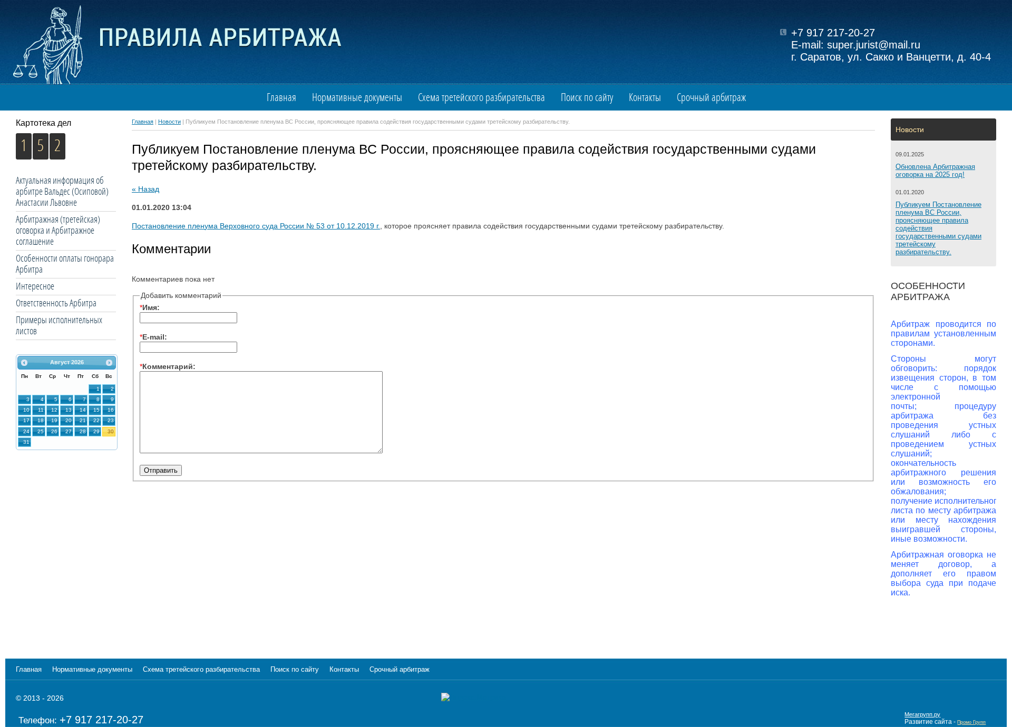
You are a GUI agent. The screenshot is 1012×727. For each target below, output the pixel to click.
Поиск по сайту (587, 98)
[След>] (109, 362)
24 (26, 431)
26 (54, 431)
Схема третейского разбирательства (481, 98)
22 (96, 420)
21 (83, 420)
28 (83, 431)
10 (26, 410)
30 (111, 431)
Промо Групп (971, 722)
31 (26, 442)
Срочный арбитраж (711, 98)
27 (68, 431)
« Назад (145, 189)
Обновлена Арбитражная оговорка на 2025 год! (935, 170)
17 (26, 420)
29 (96, 431)
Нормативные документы (357, 98)
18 (40, 420)
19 (54, 420)
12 (54, 410)
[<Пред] (24, 362)
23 (111, 420)
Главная (281, 98)
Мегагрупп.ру (922, 714)
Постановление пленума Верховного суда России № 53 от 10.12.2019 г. (256, 226)
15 (96, 410)
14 (83, 410)
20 (68, 420)
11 (41, 410)
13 (68, 410)
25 (40, 431)
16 (111, 410)
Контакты (645, 98)
